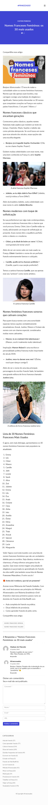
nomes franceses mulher (13, 626)
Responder (13, 656)
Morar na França (8, 771)
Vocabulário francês (9, 786)
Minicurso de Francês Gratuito (26, 586)
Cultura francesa (24, 21)
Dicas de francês (8, 749)
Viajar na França (7, 783)
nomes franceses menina (13, 623)
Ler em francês (7, 765)
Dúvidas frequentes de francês (12, 752)
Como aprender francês (10, 743)
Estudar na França (8, 758)
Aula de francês (7, 740)
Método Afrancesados (10, 768)
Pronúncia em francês (9, 777)
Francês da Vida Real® (10, 762)
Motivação (6, 774)
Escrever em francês (9, 755)
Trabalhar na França (9, 780)
